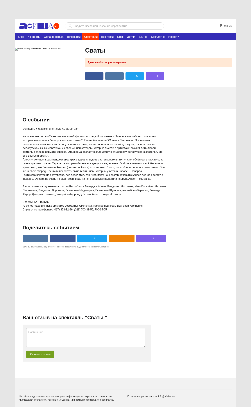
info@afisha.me (166, 396)
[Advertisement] (125, 9)
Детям (131, 36)
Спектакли (91, 36)
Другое (143, 36)
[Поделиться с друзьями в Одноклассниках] (122, 238)
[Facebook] (94, 76)
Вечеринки (73, 36)
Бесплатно (158, 36)
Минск (227, 25)
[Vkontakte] (114, 76)
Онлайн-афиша (53, 36)
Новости (173, 36)
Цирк (120, 36)
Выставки (107, 36)
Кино (21, 36)
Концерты (34, 36)
